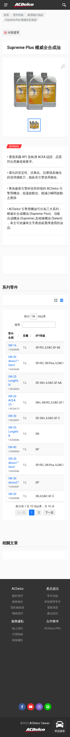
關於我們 (17, 595)
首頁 (6, 14)
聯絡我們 (17, 613)
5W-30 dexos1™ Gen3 (13, 462)
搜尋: (18, 324)
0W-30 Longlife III (13, 431)
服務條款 (17, 601)
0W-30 (12, 416)
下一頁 (49, 512)
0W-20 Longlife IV (13, 380)
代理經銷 (17, 634)
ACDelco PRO (52, 628)
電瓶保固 (52, 607)
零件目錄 (18, 14)
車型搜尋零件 (52, 601)
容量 (25, 335)
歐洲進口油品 (35, 14)
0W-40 (12, 447)
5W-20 (12, 494)
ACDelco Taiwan (40, 723)
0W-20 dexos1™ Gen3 (13, 361)
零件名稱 (11, 335)
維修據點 (17, 640)
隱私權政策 (17, 607)
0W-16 (12, 345)
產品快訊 (52, 613)
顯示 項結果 (35, 316)
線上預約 (17, 628)
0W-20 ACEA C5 (12, 400)
